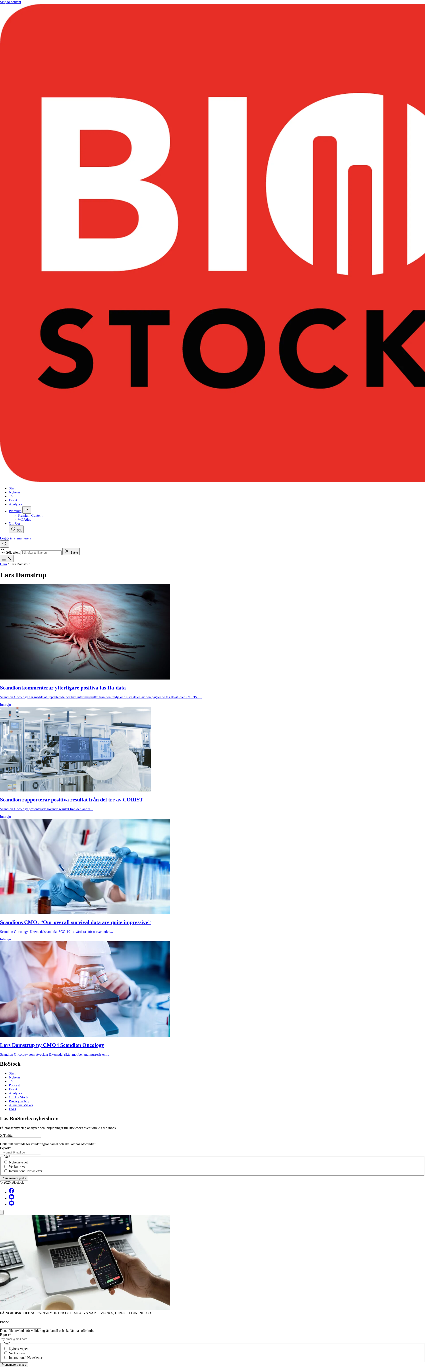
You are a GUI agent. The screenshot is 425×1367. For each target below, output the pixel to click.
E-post (5, 1148)
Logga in (6, 538)
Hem (3, 564)
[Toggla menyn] (7, 558)
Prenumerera (22, 538)
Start (12, 1073)
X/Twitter (7, 1135)
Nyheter (14, 1077)
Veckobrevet (17, 1167)
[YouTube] (11, 1204)
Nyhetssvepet (18, 1162)
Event (13, 1089)
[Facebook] (11, 1192)
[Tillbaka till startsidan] (212, 243)
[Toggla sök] (4, 544)
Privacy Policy (19, 1101)
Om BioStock (18, 1097)
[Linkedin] (11, 1198)
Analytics (15, 1093)
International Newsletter (25, 1171)
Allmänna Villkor (21, 1105)
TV (11, 1081)
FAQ (12, 1109)
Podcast (14, 1085)
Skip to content (10, 2)
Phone (4, 1322)
